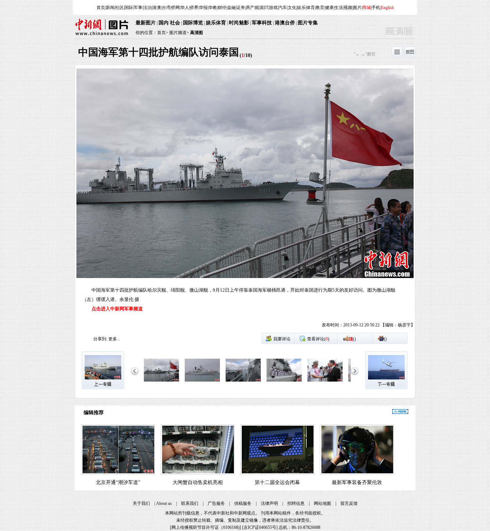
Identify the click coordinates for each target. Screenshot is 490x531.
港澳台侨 (285, 22)
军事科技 (262, 22)
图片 (357, 7)
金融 (231, 7)
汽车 (282, 7)
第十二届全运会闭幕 (277, 482)
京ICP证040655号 (260, 527)
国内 (164, 22)
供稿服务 (242, 503)
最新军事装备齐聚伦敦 (357, 482)
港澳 (156, 7)
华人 (184, 7)
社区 (119, 7)
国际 (128, 7)
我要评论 (282, 338)
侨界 (194, 7)
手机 (376, 7)
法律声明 (269, 503)
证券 (240, 7)
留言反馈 (349, 503)
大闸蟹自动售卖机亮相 (198, 482)
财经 (222, 7)
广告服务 (216, 503)
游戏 (273, 7)
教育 (320, 7)
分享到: (100, 338)
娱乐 (301, 7)
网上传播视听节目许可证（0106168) (205, 527)
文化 (292, 7)
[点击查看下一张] (330, 200)
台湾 (166, 7)
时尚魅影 (239, 22)
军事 (138, 7)
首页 (100, 7)
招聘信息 (296, 503)
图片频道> (179, 32)
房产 (250, 7)
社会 (175, 22)
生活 (338, 7)
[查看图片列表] (397, 55)
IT (266, 7)
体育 (310, 7)
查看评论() (318, 338)
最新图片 (146, 22)
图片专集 (308, 22)
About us (164, 503)
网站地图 (322, 503)
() (352, 338)
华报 (203, 7)
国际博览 (193, 22)
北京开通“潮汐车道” (118, 482)
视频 (348, 7)
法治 (147, 7)
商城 (366, 7)
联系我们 (189, 503)
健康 (329, 7)
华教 (212, 7)
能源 (259, 7)
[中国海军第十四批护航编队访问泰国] (161, 381)
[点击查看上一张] (160, 200)
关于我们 (141, 503)
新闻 (110, 7)
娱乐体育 (216, 22)
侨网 (175, 7)
